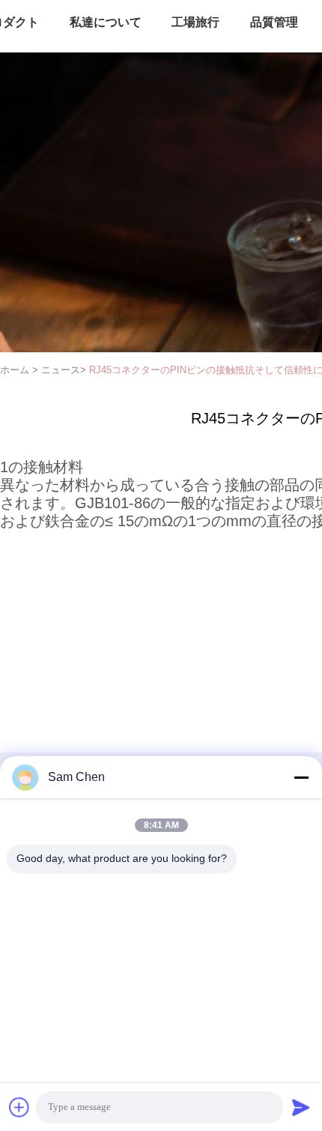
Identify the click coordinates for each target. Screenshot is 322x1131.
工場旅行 (195, 22)
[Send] (301, 1107)
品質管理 (274, 22)
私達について (106, 22)
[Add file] (19, 1107)
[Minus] (301, 777)
